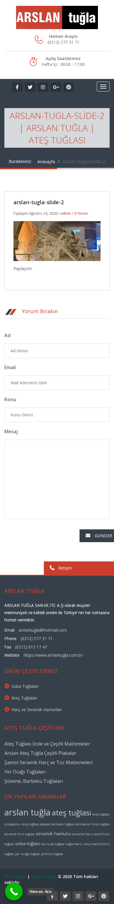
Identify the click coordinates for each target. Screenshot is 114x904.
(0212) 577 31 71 (37, 638)
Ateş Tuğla (15, 876)
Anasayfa (46, 161)
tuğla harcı (74, 844)
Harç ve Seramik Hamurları (36, 709)
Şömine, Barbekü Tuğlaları (33, 781)
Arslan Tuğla (44, 876)
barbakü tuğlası (62, 824)
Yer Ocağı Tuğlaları (25, 772)
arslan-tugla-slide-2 (38, 202)
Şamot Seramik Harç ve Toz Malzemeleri (48, 762)
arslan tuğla (27, 812)
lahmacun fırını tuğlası (92, 824)
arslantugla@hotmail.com (43, 630)
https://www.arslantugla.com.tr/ (53, 655)
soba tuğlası (27, 843)
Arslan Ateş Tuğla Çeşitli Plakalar (40, 753)
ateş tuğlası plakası (36, 824)
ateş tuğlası (71, 812)
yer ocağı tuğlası (27, 854)
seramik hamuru (53, 833)
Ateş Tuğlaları (24, 698)
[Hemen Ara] (14, 892)
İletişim (64, 568)
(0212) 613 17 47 (31, 647)
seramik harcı (82, 834)
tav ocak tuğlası (53, 844)
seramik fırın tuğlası (19, 834)
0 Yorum (81, 213)
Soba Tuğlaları (24, 686)
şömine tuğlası (52, 854)
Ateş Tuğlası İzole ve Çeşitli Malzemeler (47, 744)
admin (66, 213)
